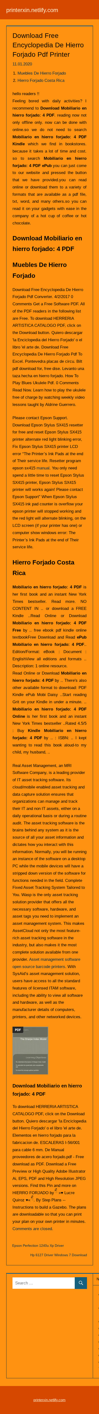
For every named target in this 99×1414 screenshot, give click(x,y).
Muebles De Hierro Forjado (42, 73)
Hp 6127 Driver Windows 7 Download (58, 1255)
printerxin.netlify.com (32, 10)
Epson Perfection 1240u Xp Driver (38, 1245)
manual (43, 468)
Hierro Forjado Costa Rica (41, 80)
